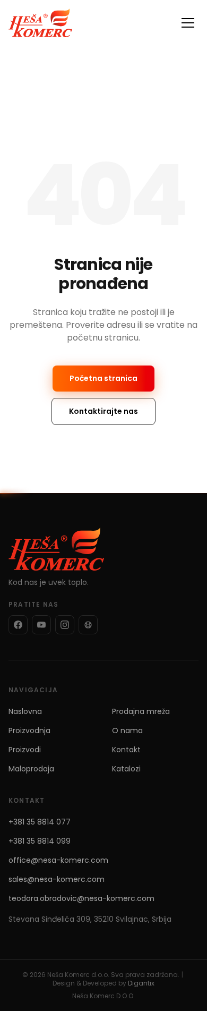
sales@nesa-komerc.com (56, 879)
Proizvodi (24, 749)
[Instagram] (64, 624)
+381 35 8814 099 (39, 841)
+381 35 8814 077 (39, 822)
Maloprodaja (31, 768)
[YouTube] (41, 624)
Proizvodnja (29, 730)
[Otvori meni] (188, 22)
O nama (127, 730)
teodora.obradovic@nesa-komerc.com (81, 898)
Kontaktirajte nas (103, 411)
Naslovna (25, 711)
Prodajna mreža (141, 711)
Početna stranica (103, 378)
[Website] (88, 624)
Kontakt (126, 749)
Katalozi (126, 768)
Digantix (141, 983)
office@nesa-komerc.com (58, 860)
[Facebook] (18, 624)
